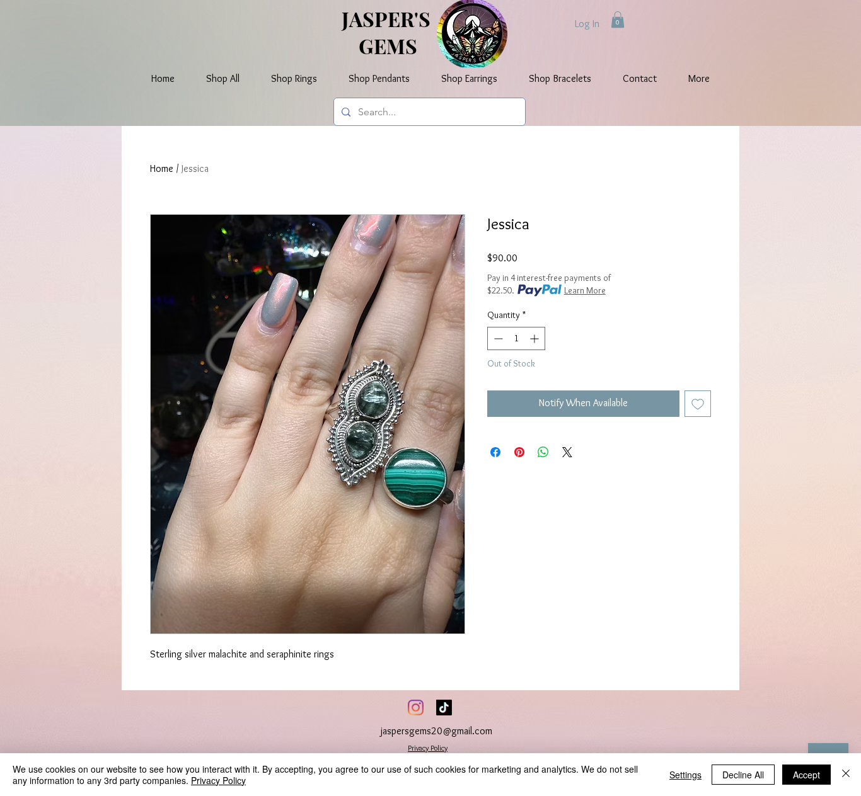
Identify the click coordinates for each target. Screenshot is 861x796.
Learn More (585, 290)
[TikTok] (444, 707)
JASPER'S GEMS (388, 32)
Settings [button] (685, 774)
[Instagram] (416, 707)
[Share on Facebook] (495, 452)
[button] (618, 19)
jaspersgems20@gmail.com (436, 731)
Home (161, 168)
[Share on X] (567, 452)
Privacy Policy (428, 748)
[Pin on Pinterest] (519, 452)
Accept (806, 774)
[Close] (845, 774)
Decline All (743, 774)
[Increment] (535, 338)
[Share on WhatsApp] (543, 452)
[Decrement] (497, 338)
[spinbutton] (516, 338)
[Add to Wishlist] (698, 403)
